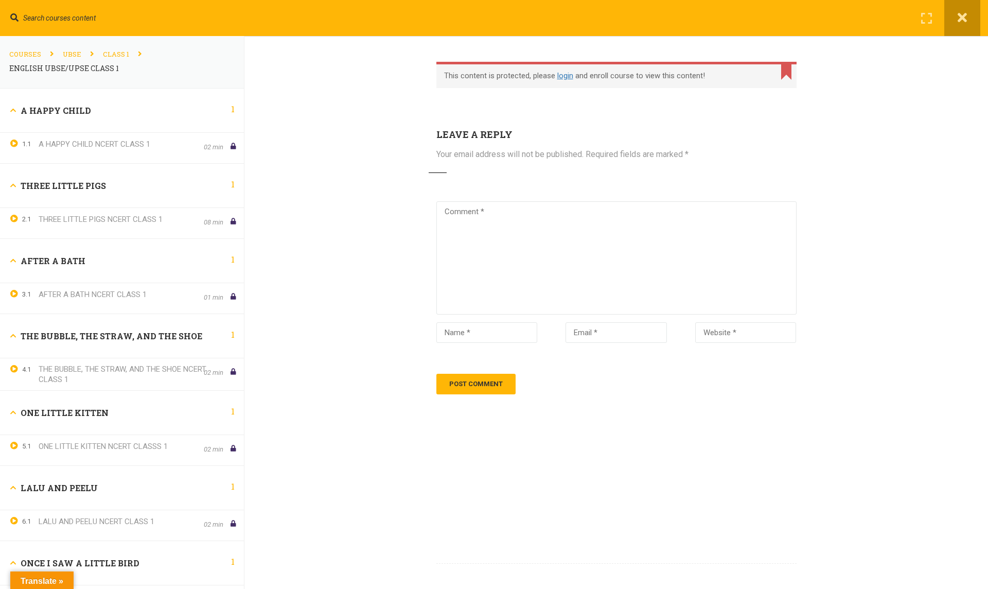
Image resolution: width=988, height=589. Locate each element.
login (565, 75)
